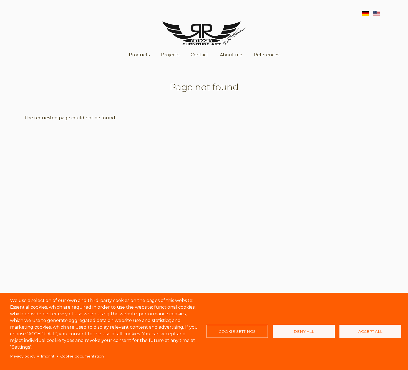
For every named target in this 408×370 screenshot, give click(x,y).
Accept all (370, 331)
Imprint (47, 356)
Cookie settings (237, 331)
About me (231, 54)
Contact (199, 54)
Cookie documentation (82, 356)
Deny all (304, 331)
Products (139, 54)
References (266, 54)
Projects (170, 54)
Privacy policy (22, 356)
